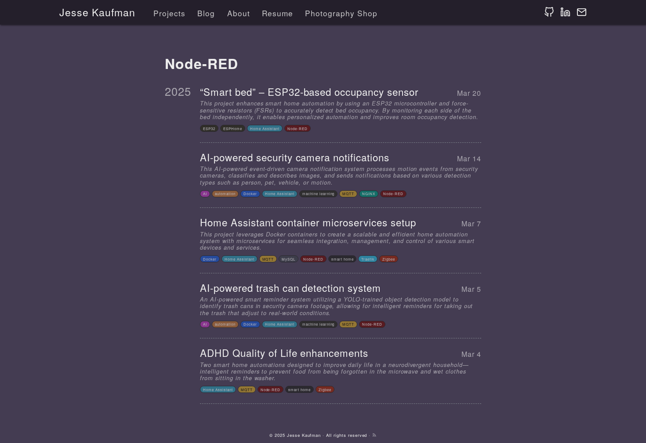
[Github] (549, 12)
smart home (342, 259)
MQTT (348, 193)
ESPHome (232, 128)
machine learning (318, 193)
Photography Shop (341, 12)
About (238, 12)
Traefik (367, 259)
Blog (206, 12)
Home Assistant (264, 128)
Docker (250, 193)
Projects (169, 12)
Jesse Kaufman (97, 12)
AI (205, 193)
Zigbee (388, 259)
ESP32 (209, 128)
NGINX (368, 193)
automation (225, 193)
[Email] (582, 12)
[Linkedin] (565, 12)
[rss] (374, 435)
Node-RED (297, 128)
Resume (277, 12)
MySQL (288, 259)
